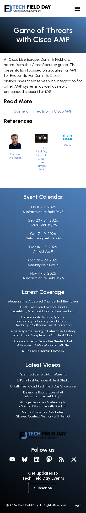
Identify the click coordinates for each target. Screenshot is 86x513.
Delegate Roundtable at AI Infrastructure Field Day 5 (43, 394)
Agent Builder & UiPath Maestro (43, 374)
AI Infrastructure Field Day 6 (43, 278)
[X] (74, 459)
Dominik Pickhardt (15, 155)
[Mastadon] (49, 459)
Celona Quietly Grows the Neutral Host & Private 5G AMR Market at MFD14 (43, 343)
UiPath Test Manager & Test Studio (43, 380)
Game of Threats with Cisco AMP (43, 111)
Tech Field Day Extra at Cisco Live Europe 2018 (41, 158)
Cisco (67, 145)
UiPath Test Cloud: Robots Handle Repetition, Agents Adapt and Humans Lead (43, 309)
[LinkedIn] (37, 459)
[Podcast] (62, 459)
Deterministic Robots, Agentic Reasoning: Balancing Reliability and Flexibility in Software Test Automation (43, 321)
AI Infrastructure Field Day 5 (43, 212)
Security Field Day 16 (43, 265)
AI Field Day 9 (43, 251)
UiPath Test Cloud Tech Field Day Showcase (43, 386)
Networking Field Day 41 (43, 238)
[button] (77, 8)
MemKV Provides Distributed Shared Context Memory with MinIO (43, 414)
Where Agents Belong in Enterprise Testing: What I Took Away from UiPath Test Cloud (43, 333)
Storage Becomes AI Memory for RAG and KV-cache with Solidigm (43, 404)
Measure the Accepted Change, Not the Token (43, 301)
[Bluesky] (25, 459)
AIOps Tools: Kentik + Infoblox (43, 351)
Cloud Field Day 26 (43, 225)
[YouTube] (12, 459)
